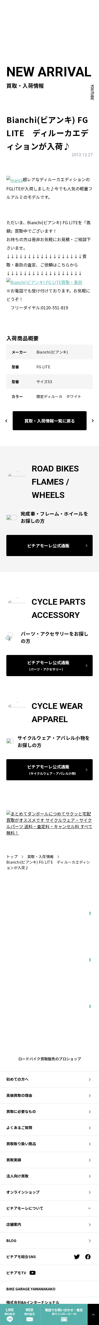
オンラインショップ (23, 1192)
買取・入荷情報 (40, 856)
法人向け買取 (17, 1176)
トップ (12, 856)
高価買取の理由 (19, 1095)
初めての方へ (17, 1079)
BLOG (11, 1240)
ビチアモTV (16, 1272)
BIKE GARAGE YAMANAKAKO (30, 1288)
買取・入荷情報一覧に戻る (49, 421)
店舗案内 (13, 1224)
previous (6, 420)
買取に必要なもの (21, 1111)
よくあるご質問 (19, 1127)
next (90, 420)
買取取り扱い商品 (21, 1143)
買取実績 (13, 1159)
